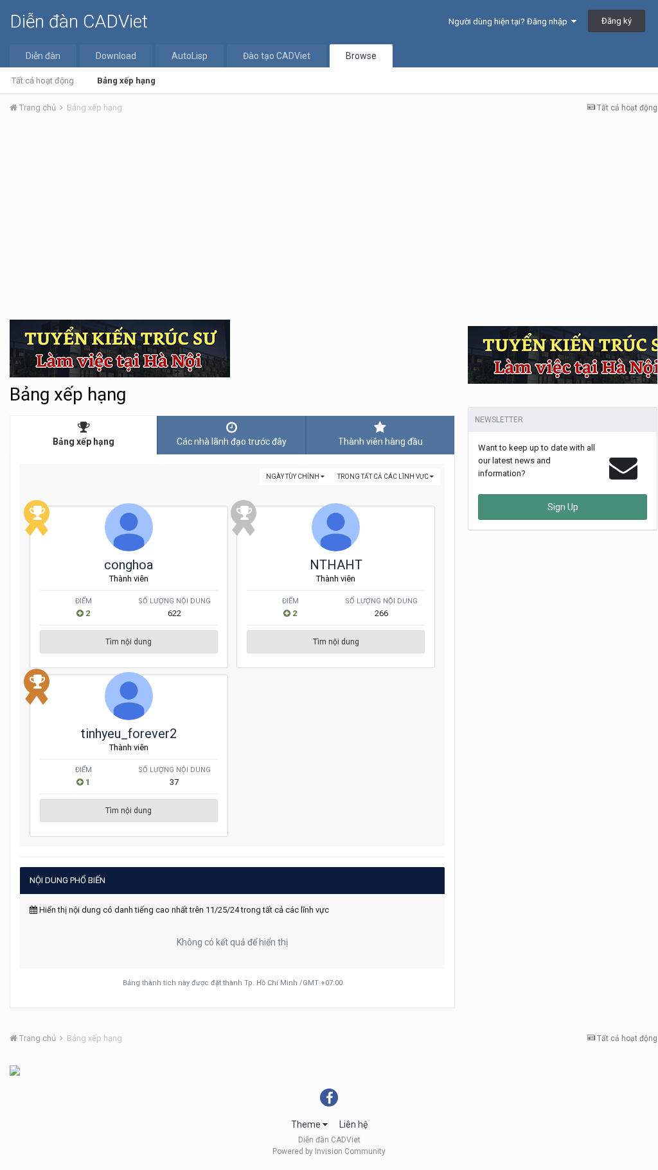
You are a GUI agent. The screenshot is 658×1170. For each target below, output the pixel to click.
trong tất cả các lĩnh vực (383, 476)
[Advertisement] (333, 220)
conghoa (128, 564)
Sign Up (562, 507)
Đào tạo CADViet (276, 56)
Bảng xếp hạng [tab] (83, 441)
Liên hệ (353, 1124)
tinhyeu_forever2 (129, 733)
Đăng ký (616, 21)
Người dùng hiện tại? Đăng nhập (510, 21)
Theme (307, 1124)
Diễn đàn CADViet (79, 21)
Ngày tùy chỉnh (293, 476)
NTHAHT (336, 564)
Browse (361, 56)
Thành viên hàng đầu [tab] (380, 441)
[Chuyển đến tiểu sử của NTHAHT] (336, 527)
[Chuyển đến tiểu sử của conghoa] (129, 527)
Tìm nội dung (128, 641)
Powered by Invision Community (329, 1151)
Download (116, 56)
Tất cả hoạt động (43, 80)
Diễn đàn (43, 56)
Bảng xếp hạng (126, 80)
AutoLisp (190, 56)
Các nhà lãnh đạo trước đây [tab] (232, 441)
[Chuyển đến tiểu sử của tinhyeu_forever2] (129, 696)
